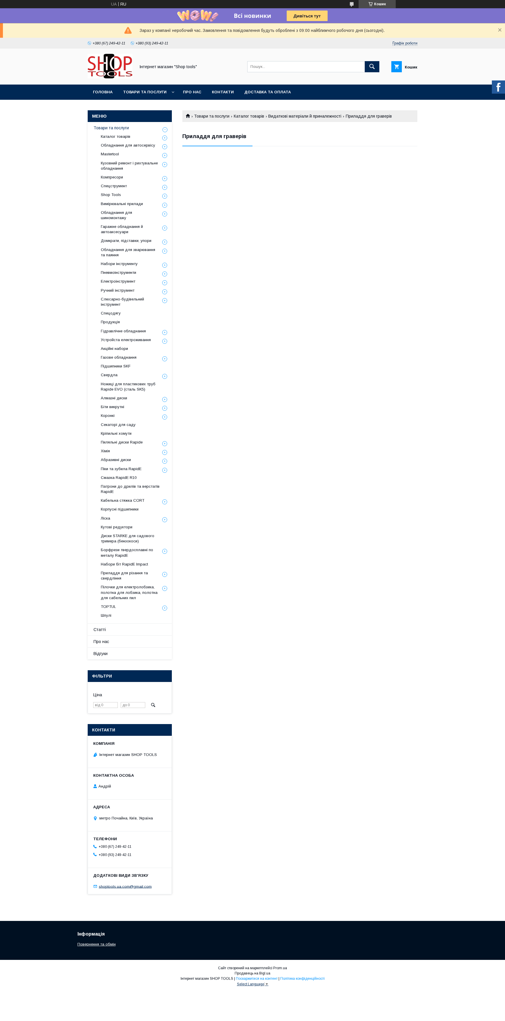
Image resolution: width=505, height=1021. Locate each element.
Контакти (223, 92)
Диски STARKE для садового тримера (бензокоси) (127, 538)
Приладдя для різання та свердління (124, 575)
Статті (100, 629)
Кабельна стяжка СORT (122, 500)
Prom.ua (280, 968)
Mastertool (110, 154)
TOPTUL (108, 606)
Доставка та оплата (267, 92)
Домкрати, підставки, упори (126, 240)
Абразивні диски (116, 460)
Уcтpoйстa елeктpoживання (126, 340)
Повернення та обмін (96, 944)
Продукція (110, 322)
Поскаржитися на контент (257, 979)
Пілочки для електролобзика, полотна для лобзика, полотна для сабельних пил (129, 592)
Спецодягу (111, 313)
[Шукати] (372, 66)
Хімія (105, 451)
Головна (103, 92)
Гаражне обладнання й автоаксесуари (122, 229)
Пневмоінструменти (118, 272)
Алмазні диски (114, 398)
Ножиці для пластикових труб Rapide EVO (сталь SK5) (128, 386)
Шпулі (106, 615)
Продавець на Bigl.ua (252, 973)
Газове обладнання (118, 357)
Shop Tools (111, 194)
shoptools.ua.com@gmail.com (125, 886)
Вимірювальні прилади (122, 204)
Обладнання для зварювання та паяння (128, 252)
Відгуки (101, 653)
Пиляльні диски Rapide (122, 442)
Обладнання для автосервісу (128, 145)
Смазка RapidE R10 (118, 477)
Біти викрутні (112, 407)
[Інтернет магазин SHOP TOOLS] (110, 77)
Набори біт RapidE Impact (124, 564)
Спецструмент (114, 186)
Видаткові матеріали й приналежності (304, 116)
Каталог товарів (249, 116)
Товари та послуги (145, 92)
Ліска (105, 518)
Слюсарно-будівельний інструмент (122, 302)
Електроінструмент (118, 281)
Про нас (192, 92)
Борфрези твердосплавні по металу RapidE (127, 552)
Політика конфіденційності (302, 979)
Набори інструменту (119, 264)
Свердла (109, 375)
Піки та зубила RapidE (121, 469)
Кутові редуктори (116, 527)
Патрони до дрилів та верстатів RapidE (130, 489)
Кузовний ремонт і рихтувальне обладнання (129, 166)
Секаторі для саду (118, 424)
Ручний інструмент (117, 290)
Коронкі (108, 415)
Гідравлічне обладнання (123, 331)
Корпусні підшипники (120, 509)
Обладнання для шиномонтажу (116, 215)
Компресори (112, 177)
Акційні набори (114, 348)
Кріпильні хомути (116, 433)
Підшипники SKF (116, 366)
